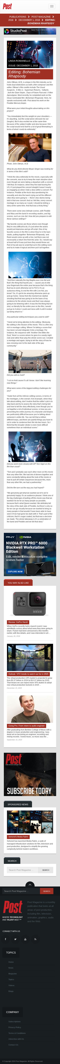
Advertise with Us (16, 1039)
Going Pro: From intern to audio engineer (26, 726)
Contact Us (13, 1045)
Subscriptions (14, 1022)
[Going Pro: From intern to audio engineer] (30, 709)
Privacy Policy (14, 1027)
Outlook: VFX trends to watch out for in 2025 (28, 674)
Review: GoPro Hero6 (18, 622)
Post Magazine (41, 16)
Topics (11, 979)
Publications (18, 16)
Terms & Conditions (17, 1033)
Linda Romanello (19, 61)
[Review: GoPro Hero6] (30, 605)
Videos (11, 985)
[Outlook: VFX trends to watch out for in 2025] (30, 657)
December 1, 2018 (29, 20)
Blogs (11, 991)
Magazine (12, 974)
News (10, 968)
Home (11, 962)
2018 (11, 20)
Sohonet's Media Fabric (18, 837)
